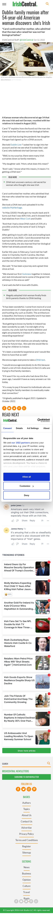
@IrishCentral (26, 39)
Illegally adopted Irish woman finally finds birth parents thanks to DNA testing (26, 296)
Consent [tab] (7, 428)
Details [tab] (19, 428)
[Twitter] (23, 789)
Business (26, 873)
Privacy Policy (26, 833)
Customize (25, 486)
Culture (27, 885)
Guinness (26, 274)
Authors (26, 802)
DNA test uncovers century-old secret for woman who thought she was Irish (26, 183)
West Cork (25, 218)
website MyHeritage (12, 207)
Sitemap (26, 852)
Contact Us (26, 821)
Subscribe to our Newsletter (26, 776)
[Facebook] (18, 789)
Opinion (26, 879)
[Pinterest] (34, 789)
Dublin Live (15, 144)
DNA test (40, 359)
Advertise (26, 827)
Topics (26, 808)
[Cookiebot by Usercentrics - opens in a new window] (38, 420)
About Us (26, 815)
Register (26, 846)
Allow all (26, 476)
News (27, 867)
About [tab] (46, 428)
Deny (26, 495)
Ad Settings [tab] (33, 428)
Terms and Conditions (26, 840)
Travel (26, 892)
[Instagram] (29, 789)
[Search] (47, 4)
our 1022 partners (20, 442)
